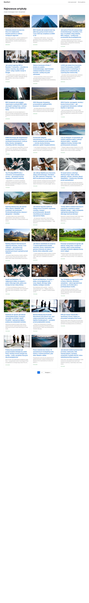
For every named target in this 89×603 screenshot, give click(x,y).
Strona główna (81, 2)
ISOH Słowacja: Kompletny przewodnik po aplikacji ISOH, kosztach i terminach (42, 104)
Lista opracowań (72, 2)
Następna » (48, 372)
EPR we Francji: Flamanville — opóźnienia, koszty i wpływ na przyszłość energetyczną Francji (71, 316)
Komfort (7, 2)
